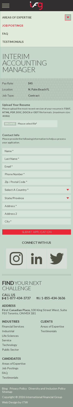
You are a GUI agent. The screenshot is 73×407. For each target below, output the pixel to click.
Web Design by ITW (15, 402)
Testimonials (13, 41)
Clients (47, 321)
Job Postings (12, 25)
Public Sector (10, 349)
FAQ (5, 33)
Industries (10, 321)
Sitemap (7, 391)
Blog (5, 388)
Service (6, 340)
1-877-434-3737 (19, 298)
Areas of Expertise (17, 17)
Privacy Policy (18, 388)
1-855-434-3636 (53, 298)
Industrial (8, 331)
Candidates (11, 358)
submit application (37, 232)
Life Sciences (10, 335)
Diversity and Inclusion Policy (47, 388)
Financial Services (13, 326)
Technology (9, 345)
